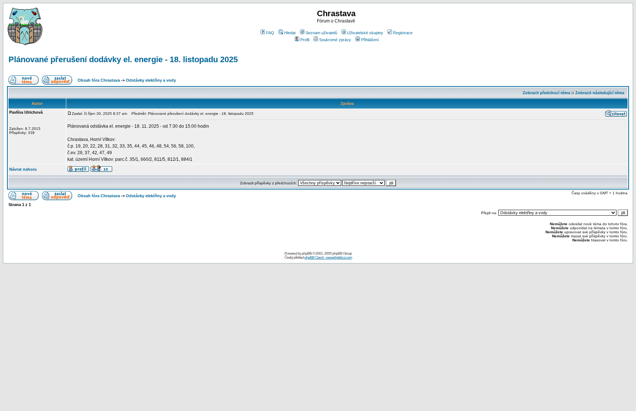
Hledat (290, 33)
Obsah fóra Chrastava (99, 80)
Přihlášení (370, 40)
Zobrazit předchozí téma (546, 93)
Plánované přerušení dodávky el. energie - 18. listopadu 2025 (123, 59)
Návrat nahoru (23, 169)
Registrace (403, 33)
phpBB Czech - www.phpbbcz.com (328, 257)
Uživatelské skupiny (365, 33)
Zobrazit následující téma (599, 93)
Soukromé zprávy (335, 40)
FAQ (270, 33)
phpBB (307, 253)
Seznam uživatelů (321, 33)
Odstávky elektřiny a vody (151, 80)
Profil (304, 40)
